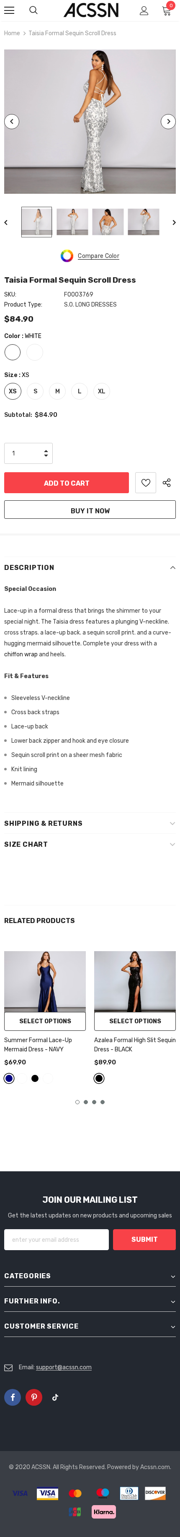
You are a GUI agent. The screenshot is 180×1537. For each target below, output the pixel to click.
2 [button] (86, 1102)
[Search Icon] (41, 10)
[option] (90, 121)
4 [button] (102, 1102)
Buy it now (90, 511)
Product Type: (23, 304)
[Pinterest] (34, 1397)
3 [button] (94, 1102)
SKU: (10, 294)
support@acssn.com (64, 1367)
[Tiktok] (55, 1397)
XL (101, 391)
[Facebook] (12, 1397)
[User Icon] (144, 10)
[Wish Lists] (145, 482)
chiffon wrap (21, 654)
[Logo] (91, 10)
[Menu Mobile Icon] (9, 10)
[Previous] (11, 121)
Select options (45, 1021)
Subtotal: (18, 415)
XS (13, 391)
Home (12, 33)
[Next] (168, 121)
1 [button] (77, 1102)
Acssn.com (155, 1467)
